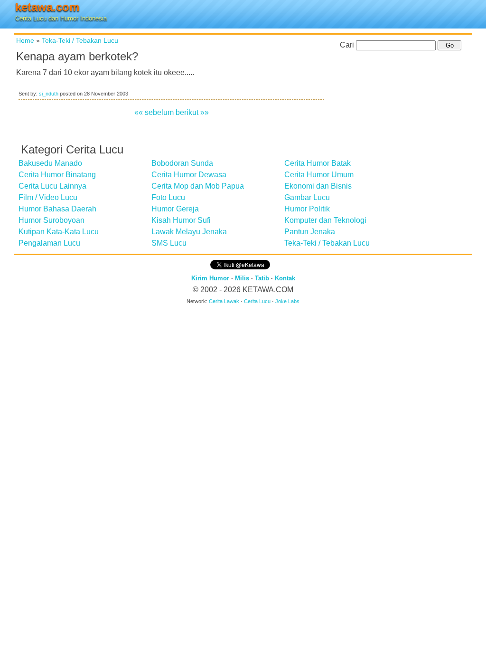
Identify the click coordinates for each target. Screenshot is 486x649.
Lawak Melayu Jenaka (189, 232)
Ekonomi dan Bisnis (318, 186)
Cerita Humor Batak (317, 163)
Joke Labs (287, 301)
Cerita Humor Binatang (57, 175)
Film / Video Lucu (48, 197)
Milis (242, 278)
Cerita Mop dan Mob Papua (197, 186)
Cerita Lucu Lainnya (52, 186)
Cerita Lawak (224, 301)
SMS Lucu (169, 243)
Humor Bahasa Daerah (57, 209)
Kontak (285, 278)
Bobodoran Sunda (182, 163)
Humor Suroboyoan (51, 220)
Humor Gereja (175, 209)
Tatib (262, 278)
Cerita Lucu (257, 301)
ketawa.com (47, 6)
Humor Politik (307, 209)
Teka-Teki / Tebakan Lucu (80, 40)
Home (25, 40)
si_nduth (48, 93)
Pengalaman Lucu (49, 243)
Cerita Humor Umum (319, 175)
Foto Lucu (168, 197)
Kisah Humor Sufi (181, 220)
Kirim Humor (210, 278)
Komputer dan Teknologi (325, 220)
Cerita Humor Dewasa (188, 175)
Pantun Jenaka (309, 232)
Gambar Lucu (307, 197)
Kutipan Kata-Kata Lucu (59, 232)
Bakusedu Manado (50, 163)
